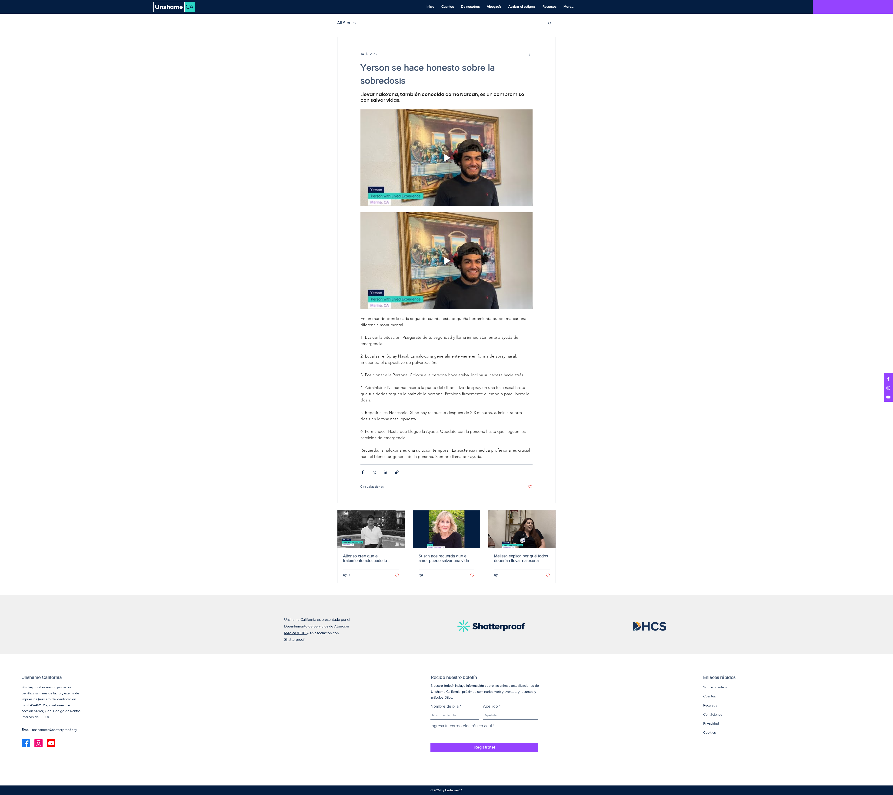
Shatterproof (294, 639)
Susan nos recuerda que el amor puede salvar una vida (444, 558)
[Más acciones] (530, 54)
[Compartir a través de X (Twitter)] (374, 472)
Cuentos (709, 696)
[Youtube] (51, 743)
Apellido (490, 706)
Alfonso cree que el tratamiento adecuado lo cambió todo (365, 558)
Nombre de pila (444, 706)
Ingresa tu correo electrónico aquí (461, 726)
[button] (550, 23)
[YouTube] (888, 397)
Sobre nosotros (715, 687)
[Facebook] (888, 378)
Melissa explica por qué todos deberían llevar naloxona (521, 558)
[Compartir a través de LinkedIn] (385, 472)
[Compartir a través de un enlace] (397, 472)
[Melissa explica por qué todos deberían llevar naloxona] (522, 529)
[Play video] (446, 157)
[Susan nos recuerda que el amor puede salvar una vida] (446, 529)
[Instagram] (888, 388)
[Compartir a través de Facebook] (362, 472)
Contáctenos (712, 714)
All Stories (346, 22)
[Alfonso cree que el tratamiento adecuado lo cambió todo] (371, 529)
